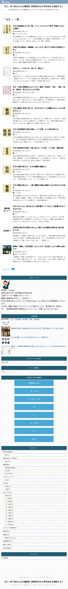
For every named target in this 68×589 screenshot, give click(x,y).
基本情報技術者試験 (10, 467)
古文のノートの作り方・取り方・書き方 (28, 68)
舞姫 (16, 254)
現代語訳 (8, 495)
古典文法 (27, 52)
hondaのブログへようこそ (25, 577)
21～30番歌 (9, 504)
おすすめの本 (19, 34)
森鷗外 (24, 254)
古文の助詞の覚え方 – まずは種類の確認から (30, 166)
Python (7, 480)
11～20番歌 (9, 501)
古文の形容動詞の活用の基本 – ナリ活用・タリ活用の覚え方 (35, 129)
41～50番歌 (9, 510)
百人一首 (7, 492)
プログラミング (8, 477)
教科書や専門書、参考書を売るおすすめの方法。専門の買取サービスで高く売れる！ (38, 328)
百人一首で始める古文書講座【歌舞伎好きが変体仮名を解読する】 (34, 6)
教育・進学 (7, 544)
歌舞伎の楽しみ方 (10, 538)
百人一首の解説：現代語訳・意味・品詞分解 (25, 319)
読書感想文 (7, 541)
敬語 (19, 193)
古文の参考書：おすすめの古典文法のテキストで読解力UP (30, 337)
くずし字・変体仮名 (10, 527)
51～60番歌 (9, 513)
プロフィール (49, 577)
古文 (26, 31)
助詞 (19, 172)
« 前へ (5, 269)
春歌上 (7, 455)
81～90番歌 (9, 521)
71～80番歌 (9, 518)
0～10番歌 (9, 498)
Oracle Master (9, 473)
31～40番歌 (9, 507)
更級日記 (6, 531)
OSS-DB (7, 470)
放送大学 (7, 461)
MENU (7, 2)
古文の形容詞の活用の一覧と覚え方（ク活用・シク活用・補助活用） (39, 148)
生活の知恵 (7, 548)
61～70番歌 (9, 515)
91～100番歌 (10, 524)
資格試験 (6, 464)
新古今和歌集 (8, 452)
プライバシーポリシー (38, 577)
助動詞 (33, 92)
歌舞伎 (6, 534)
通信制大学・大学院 (10, 458)
